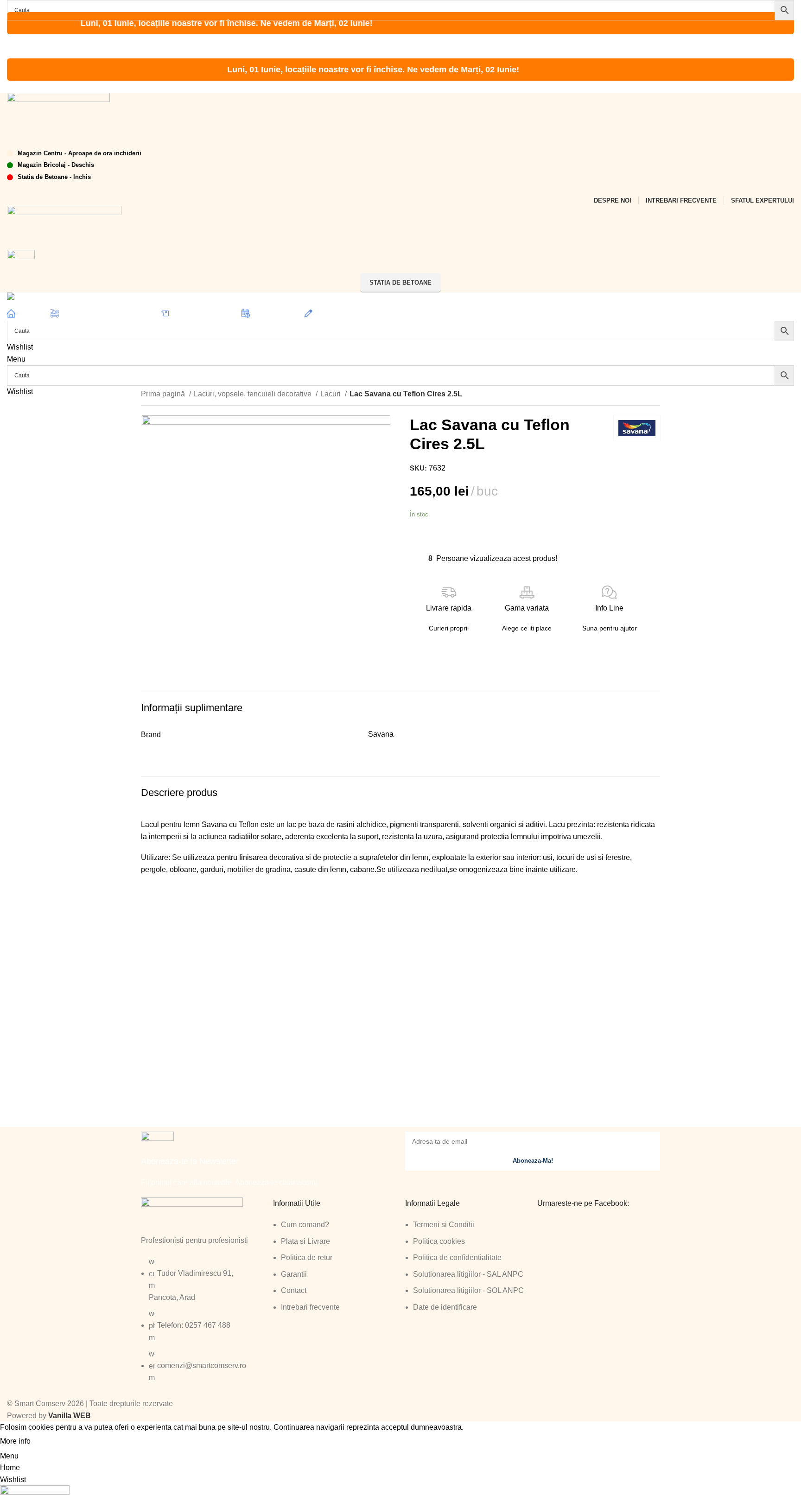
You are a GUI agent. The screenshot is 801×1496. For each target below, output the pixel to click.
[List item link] (202, 1324)
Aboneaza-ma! (533, 1160)
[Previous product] (637, 395)
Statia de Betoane (400, 282)
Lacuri (331, 394)
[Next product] (655, 395)
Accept (50, 1442)
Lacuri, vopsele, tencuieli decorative (253, 394)
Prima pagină (164, 394)
